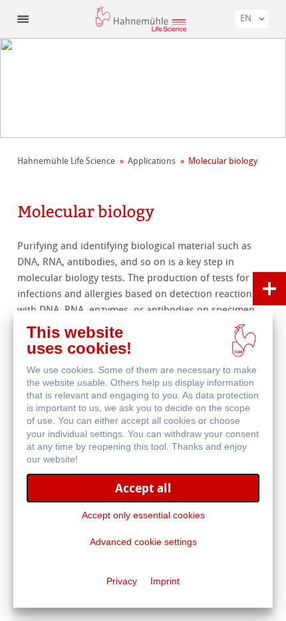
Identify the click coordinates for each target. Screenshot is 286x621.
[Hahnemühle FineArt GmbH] (141, 19)
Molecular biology (222, 161)
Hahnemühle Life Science (66, 161)
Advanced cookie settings (143, 541)
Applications (152, 161)
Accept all (143, 488)
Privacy (121, 581)
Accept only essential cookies (143, 515)
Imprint (165, 581)
